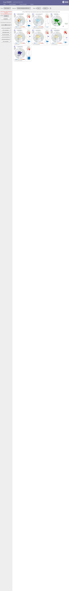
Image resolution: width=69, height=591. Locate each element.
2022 (45, 8)
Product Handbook (12, 4)
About (5, 4)
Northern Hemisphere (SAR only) (23, 8)
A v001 (6, 15)
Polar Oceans (6, 8)
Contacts (32, 4)
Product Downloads (23, 4)
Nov (38, 8)
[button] (11, 18)
